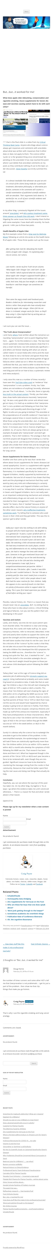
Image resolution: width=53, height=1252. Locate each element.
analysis (13, 928)
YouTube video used (23, 382)
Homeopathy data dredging (19, 899)
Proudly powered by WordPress (13, 1247)
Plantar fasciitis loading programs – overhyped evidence (23, 1209)
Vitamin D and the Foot (11, 1143)
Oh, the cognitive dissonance (19, 919)
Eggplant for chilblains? (11, 1117)
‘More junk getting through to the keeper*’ (25, 910)
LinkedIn (29, 884)
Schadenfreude (13, 896)
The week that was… (10, 1188)
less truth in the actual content (15, 394)
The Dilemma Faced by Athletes (14, 1129)
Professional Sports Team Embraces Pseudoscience (21, 1170)
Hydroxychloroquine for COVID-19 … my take (19, 1141)
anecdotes (24, 605)
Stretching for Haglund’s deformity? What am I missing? (23, 1114)
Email (28, 819)
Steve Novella (21, 169)
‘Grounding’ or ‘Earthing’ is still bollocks (17, 1146)
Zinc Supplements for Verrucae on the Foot (25, 902)
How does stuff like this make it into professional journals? (13, 947)
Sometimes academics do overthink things (25, 913)
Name (5, 815)
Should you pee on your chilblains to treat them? (21, 1120)
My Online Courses (10, 1206)
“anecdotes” (14, 213)
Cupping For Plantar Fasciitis (13, 1126)
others (15, 335)
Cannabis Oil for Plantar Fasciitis (14, 1173)
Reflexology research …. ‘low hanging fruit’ (18, 1191)
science (30, 928)
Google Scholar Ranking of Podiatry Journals (19, 1185)
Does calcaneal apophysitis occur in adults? (18, 1123)
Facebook (39, 884)
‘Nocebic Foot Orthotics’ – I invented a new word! (21, 1176)
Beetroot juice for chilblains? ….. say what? (18, 1161)
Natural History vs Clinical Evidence (16, 1167)
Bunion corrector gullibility (12, 1164)
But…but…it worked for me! (13, 1197)
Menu (26, 11)
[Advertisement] (26, 59)
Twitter (22, 884)
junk (18, 928)
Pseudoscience (26, 925)
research (24, 928)
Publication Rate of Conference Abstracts (24, 916)
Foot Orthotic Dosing (40, 944)
